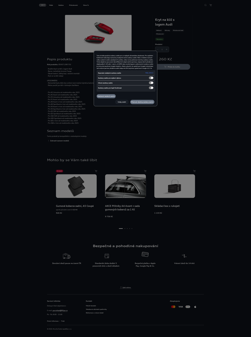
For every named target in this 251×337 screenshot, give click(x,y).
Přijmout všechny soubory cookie (142, 102)
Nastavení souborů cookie (106, 96)
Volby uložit (122, 102)
